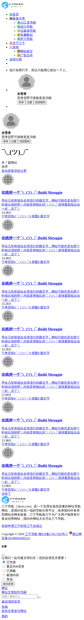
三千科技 (20, 526)
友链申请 (8, 526)
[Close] (3, 555)
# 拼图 (33, 216)
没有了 (6, 493)
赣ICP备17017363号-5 (53, 534)
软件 (17, 592)
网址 (5, 592)
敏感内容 (12, 575)
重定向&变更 (15, 566)
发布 (5, 170)
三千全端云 (34, 526)
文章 (11, 592)
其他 (9, 579)
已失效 (11, 562)
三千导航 (31, 534)
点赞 (23, 170)
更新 (11, 170)
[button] (5, 588)
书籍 (23, 592)
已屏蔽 (11, 570)
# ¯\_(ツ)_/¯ (21, 216)
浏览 (17, 170)
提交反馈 (8, 583)
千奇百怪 (8, 216)
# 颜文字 (44, 216)
